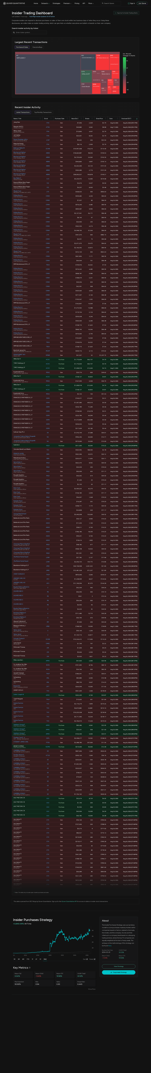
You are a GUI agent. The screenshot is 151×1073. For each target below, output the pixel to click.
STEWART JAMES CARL (21, 742)
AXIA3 (48, 519)
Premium (66, 3)
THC (47, 691)
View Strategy (118, 966)
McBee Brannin (18, 195)
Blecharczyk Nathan (20, 152)
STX (48, 820)
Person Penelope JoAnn (21, 139)
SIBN (47, 454)
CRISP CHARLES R (19, 574)
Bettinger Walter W (19, 148)
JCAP (48, 140)
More (90, 3)
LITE (48, 192)
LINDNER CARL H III (19, 578)
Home (36, 3)
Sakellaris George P (19, 724)
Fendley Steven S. (19, 754)
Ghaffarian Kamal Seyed (21, 557)
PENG (48, 372)
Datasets (44, 3)
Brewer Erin (17, 686)
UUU (47, 798)
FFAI (48, 123)
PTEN (48, 742)
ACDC (48, 359)
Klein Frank (17, 488)
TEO (47, 450)
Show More (91, 989)
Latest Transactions (23, 112)
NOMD (48, 747)
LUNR (48, 557)
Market (91, 959)
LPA (48, 648)
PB (48, 592)
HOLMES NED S (18, 591)
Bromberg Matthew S (20, 612)
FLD (48, 183)
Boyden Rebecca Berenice (21, 587)
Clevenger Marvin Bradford (22, 544)
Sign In (132, 3)
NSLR (48, 445)
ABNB (48, 153)
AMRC (48, 661)
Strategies (56, 3)
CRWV (48, 196)
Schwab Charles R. (19, 638)
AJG (48, 179)
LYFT (47, 686)
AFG (48, 579)
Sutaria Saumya (18, 703)
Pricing (77, 3)
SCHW (48, 148)
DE (48, 751)
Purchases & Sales (22, 47)
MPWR (48, 355)
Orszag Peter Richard (20, 514)
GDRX (48, 398)
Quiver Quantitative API (69, 901)
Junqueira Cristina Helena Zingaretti (24, 436)
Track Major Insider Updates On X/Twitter (42, 16)
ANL (48, 678)
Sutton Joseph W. (19, 694)
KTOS (48, 755)
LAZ (48, 514)
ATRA (48, 127)
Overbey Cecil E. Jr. (19, 737)
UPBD (48, 626)
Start (84, 959)
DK (48, 432)
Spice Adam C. (18, 462)
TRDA (48, 265)
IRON (48, 665)
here (109, 945)
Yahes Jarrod (17, 630)
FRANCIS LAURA (19, 453)
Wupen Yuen (17, 191)
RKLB (47, 463)
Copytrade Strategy (120, 972)
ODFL (48, 738)
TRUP (48, 673)
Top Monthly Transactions (43, 112)
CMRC (48, 643)
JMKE (48, 566)
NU (48, 437)
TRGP (48, 574)
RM (48, 622)
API (84, 3)
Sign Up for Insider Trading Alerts (126, 13)
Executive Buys (37, 47)
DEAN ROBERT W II (19, 354)
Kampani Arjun (18, 501)
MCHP (48, 351)
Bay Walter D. (17, 178)
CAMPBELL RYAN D (19, 750)
